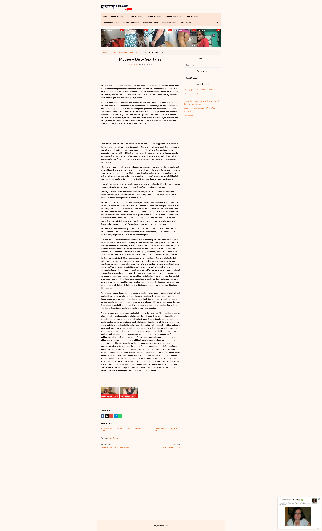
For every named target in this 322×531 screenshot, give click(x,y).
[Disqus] (140, 485)
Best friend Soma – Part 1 (170, 445)
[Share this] (102, 416)
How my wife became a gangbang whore (115, 445)
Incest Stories (113, 438)
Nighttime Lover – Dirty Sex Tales (166, 429)
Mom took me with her (137, 428)
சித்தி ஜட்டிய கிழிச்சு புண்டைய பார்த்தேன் (200, 89)
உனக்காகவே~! (189, 115)
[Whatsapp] (120, 416)
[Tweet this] (107, 416)
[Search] (218, 23)
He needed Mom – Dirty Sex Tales (112, 429)
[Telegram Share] (116, 416)
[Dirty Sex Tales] (116, 7)
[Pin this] (111, 416)
